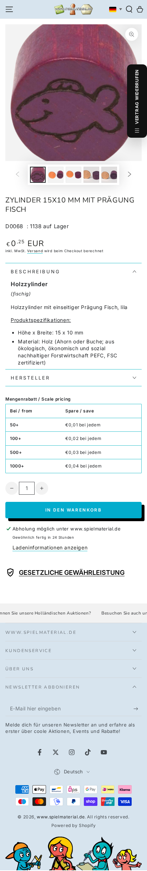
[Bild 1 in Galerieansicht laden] (38, 175)
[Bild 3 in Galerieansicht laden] (73, 175)
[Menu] (9, 9)
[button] (129, 9)
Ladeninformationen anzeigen (49, 547)
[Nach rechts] (129, 175)
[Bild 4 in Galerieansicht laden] (91, 175)
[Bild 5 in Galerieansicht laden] (109, 175)
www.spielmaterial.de (61, 816)
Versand (35, 251)
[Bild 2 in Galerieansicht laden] (56, 175)
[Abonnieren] (137, 709)
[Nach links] (17, 175)
